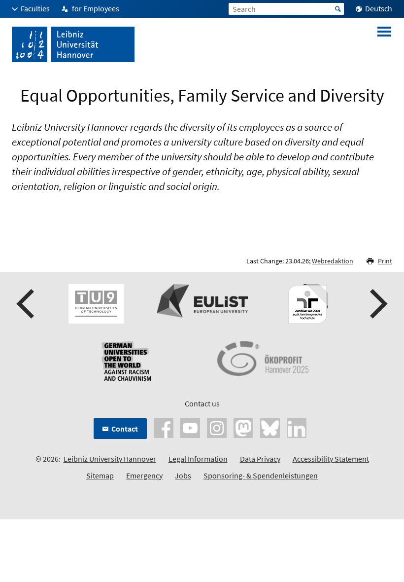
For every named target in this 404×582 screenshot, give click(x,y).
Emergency (144, 475)
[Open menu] (384, 44)
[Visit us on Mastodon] (243, 427)
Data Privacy (260, 459)
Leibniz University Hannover (110, 459)
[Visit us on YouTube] (190, 427)
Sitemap (100, 475)
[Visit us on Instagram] (216, 427)
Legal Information (198, 459)
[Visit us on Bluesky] (270, 427)
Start (338, 9)
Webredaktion (332, 260)
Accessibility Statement (331, 459)
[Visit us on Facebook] (163, 427)
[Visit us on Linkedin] (296, 427)
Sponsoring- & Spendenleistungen (260, 475)
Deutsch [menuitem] (378, 8)
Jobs (183, 475)
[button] (26, 304)
